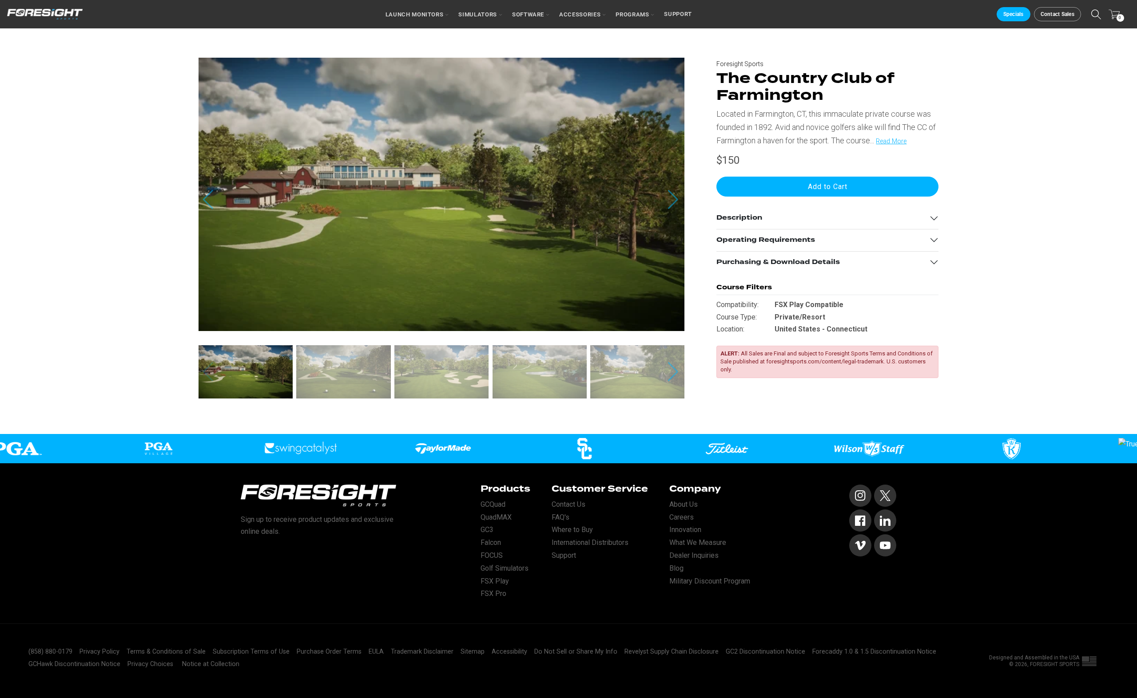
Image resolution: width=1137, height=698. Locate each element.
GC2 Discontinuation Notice (765, 651)
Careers (681, 517)
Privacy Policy (99, 651)
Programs (632, 14)
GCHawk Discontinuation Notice (74, 664)
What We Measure (697, 542)
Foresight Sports (739, 63)
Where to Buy (572, 529)
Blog (676, 568)
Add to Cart (827, 186)
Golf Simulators (505, 568)
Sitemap (473, 651)
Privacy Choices (150, 664)
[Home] (45, 14)
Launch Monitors (415, 14)
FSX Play (495, 581)
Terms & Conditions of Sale (166, 651)
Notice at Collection (210, 664)
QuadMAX (496, 517)
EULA (376, 651)
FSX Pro (493, 593)
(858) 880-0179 (50, 651)
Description (739, 218)
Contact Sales (1057, 14)
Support (678, 14)
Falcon (491, 542)
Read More (891, 142)
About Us (683, 504)
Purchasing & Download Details (778, 262)
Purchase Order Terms (329, 651)
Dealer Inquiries (694, 555)
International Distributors (590, 542)
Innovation (685, 529)
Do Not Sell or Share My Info (575, 651)
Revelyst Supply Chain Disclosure (671, 651)
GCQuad (493, 504)
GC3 (487, 529)
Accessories (579, 14)
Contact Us (568, 504)
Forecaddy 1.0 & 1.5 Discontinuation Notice (874, 651)
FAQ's (560, 517)
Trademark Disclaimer (422, 651)
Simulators (477, 14)
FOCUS (492, 555)
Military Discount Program (709, 581)
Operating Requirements (765, 239)
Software (528, 14)
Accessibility (509, 651)
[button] (674, 199)
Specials (1013, 14)
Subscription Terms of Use (251, 651)
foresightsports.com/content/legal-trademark (825, 362)
